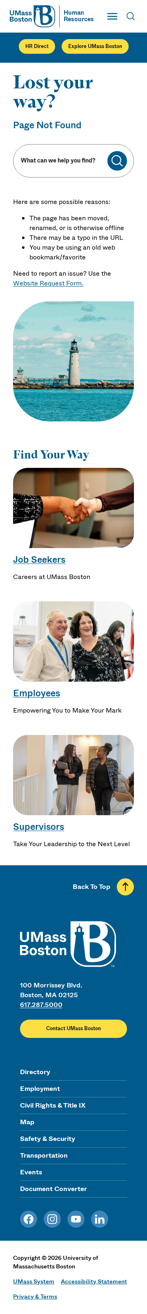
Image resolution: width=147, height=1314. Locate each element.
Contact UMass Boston (73, 1028)
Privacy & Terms (35, 1296)
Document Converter (53, 1188)
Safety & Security (47, 1138)
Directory (35, 1072)
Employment (40, 1088)
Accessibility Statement (94, 1281)
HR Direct (37, 46)
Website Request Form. (48, 283)
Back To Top (91, 886)
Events (31, 1172)
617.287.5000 (41, 1004)
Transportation (44, 1155)
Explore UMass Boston (95, 46)
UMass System (33, 1281)
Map (27, 1122)
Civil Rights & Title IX (52, 1105)
